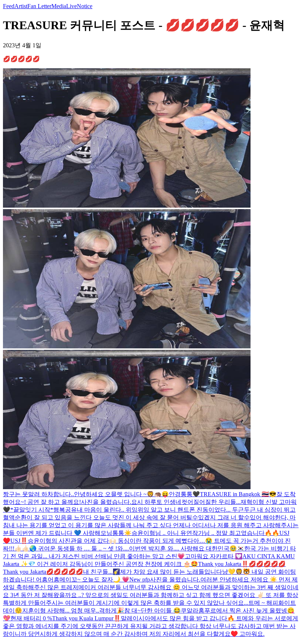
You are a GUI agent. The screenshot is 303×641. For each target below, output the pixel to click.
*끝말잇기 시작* (31, 510)
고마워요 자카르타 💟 (213, 556)
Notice (84, 6)
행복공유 (65, 510)
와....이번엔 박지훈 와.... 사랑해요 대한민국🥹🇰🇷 (180, 548)
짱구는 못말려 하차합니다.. (38, 494)
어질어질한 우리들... (214, 502)
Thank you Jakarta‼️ (223, 564)
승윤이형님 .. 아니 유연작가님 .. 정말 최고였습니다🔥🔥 (205, 533)
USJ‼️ (19, 541)
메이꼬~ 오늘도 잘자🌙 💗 (94, 579)
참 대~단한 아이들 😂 (152, 610)
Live (71, 6)
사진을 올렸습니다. (106, 502)
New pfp (139, 579)
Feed (8, 6)
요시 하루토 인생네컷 (159, 502)
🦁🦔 (154, 494)
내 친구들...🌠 (101, 572)
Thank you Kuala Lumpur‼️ (86, 618)
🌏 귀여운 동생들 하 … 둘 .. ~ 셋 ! (73, 548)
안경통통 (181, 494)
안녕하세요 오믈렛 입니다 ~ (110, 494)
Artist (20, 6)
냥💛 (228, 572)
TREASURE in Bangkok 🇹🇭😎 (238, 494)
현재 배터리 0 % (31, 618)
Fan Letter (39, 6)
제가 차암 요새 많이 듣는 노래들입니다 (171, 572)
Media (58, 6)
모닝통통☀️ (116, 533)
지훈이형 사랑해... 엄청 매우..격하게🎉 (73, 610)
